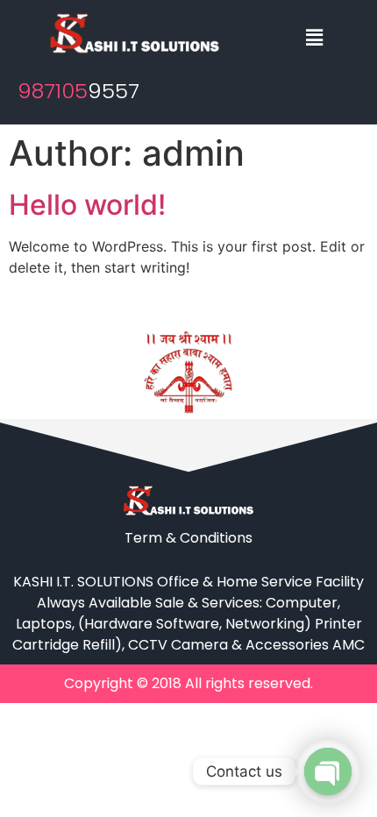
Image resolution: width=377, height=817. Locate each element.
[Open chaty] (328, 771)
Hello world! (87, 205)
